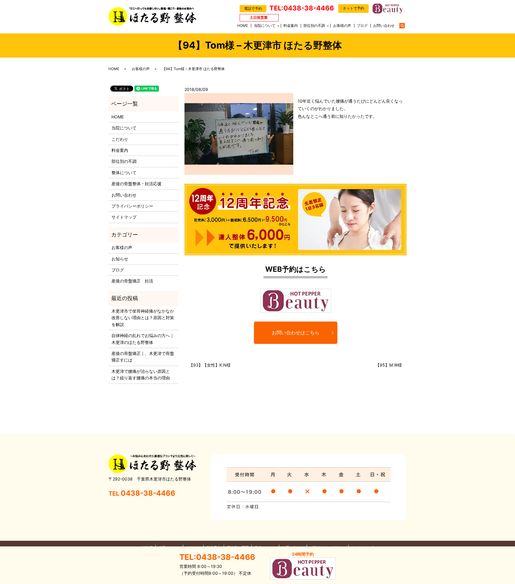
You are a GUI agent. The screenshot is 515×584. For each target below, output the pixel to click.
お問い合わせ (384, 25)
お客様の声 (342, 25)
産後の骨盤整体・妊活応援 (136, 183)
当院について (264, 25)
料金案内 (290, 25)
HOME (242, 25)
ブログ (362, 25)
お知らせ (119, 258)
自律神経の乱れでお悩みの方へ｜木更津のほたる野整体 (142, 338)
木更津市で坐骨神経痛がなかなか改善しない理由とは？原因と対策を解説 (142, 317)
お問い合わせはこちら (295, 333)
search (405, 25)
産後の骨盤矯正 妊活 (132, 280)
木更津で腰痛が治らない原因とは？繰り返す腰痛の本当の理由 (140, 374)
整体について (123, 172)
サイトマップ (123, 217)
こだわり (119, 139)
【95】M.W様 (389, 364)
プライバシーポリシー (132, 205)
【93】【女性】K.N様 (210, 364)
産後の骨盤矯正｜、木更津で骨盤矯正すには (142, 356)
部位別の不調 (314, 25)
